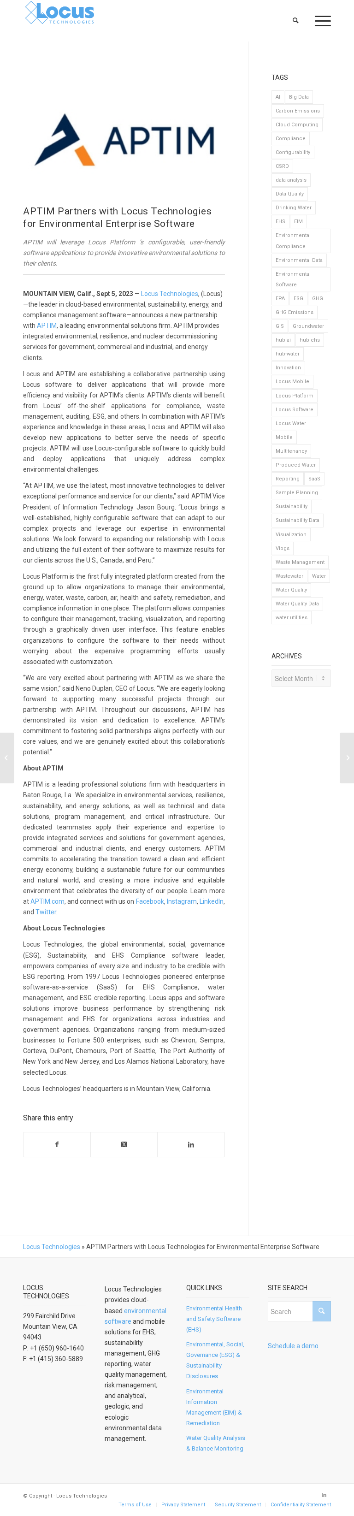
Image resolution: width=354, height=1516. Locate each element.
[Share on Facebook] (57, 1144)
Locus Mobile (292, 382)
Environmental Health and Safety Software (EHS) (214, 1319)
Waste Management (300, 562)
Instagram (182, 901)
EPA (280, 299)
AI (278, 97)
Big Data (299, 97)
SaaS (314, 479)
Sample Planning (297, 493)
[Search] (296, 21)
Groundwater (308, 326)
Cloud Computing (297, 125)
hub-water (288, 354)
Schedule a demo (293, 1346)
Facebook (150, 901)
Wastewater (289, 576)
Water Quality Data (297, 604)
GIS (280, 326)
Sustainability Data (297, 520)
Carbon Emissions (298, 111)
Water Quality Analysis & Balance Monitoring (215, 1443)
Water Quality (291, 590)
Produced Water (296, 465)
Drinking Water (294, 208)
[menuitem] (296, 21)
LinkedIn (212, 901)
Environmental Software (293, 279)
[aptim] (124, 139)
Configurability (293, 152)
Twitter (45, 912)
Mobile (284, 437)
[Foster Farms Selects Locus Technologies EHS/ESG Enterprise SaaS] (7, 758)
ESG (298, 299)
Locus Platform (294, 396)
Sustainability (291, 506)
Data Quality (290, 194)
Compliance (291, 139)
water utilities (291, 618)
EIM (298, 222)
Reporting (288, 479)
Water (319, 576)
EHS (280, 222)
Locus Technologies (169, 293)
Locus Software (294, 410)
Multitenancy (291, 451)
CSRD (282, 166)
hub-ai (283, 340)
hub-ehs (310, 340)
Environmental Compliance (293, 240)
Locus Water (291, 423)
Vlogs (282, 548)
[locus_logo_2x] (60, 20)
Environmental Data (299, 260)
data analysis (291, 180)
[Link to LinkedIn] (324, 1495)
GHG (317, 299)
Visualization (291, 535)
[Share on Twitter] (124, 1144)
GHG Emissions (294, 312)
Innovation (288, 368)
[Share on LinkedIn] (191, 1144)
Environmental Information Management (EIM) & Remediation (214, 1407)
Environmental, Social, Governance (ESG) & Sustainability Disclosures (215, 1360)
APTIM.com (47, 901)
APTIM (47, 325)
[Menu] (318, 20)
